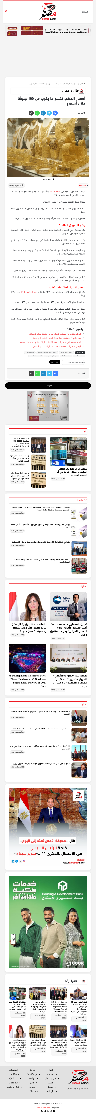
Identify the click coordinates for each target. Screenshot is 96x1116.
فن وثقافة (32, 1074)
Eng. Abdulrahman (43, 1107)
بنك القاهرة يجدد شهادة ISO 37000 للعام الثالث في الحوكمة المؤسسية (20, 442)
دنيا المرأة (13, 1078)
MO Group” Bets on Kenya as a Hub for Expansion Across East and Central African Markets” (59, 1006)
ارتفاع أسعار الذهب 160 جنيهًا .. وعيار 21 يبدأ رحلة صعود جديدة (53, 346)
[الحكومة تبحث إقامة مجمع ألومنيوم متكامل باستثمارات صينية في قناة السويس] (79, 753)
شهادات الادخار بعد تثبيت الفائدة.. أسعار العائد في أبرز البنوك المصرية (71, 472)
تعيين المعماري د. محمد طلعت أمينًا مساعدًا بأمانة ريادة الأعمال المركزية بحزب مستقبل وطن (68, 629)
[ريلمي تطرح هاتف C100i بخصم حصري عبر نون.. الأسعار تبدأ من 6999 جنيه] (79, 531)
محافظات (13, 1083)
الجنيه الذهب (30, 352)
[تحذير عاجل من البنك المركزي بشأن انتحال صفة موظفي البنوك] (38, 480)
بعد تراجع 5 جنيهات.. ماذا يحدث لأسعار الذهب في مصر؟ (57, 338)
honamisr (82, 185)
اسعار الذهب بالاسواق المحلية (47, 352)
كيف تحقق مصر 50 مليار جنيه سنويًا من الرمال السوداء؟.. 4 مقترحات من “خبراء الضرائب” (79, 1008)
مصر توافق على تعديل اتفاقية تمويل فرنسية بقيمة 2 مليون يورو (41, 763)
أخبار (84, 704)
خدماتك (32, 1091)
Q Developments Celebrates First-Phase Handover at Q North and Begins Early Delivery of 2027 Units (27, 681)
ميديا (50, 1087)
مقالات (13, 1074)
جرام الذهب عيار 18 (29, 292)
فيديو (32, 1087)
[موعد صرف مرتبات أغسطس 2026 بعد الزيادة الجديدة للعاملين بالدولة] (79, 735)
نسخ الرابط (54, 362)
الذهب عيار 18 (79, 356)
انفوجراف (13, 1070)
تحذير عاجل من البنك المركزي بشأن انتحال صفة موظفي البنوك (20, 476)
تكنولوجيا (81, 500)
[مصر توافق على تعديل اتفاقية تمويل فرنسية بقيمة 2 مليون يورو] (79, 770)
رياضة (32, 1070)
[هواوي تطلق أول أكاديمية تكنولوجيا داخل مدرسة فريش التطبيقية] (79, 548)
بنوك (84, 431)
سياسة (50, 1074)
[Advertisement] (48, 57)
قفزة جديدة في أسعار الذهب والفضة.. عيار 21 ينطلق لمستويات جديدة (50, 342)
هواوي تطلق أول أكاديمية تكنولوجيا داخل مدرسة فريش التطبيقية (41, 542)
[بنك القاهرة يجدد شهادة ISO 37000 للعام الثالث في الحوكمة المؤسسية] (38, 445)
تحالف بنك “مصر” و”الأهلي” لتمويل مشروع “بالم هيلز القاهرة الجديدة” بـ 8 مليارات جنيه (69, 681)
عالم (32, 1083)
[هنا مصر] (48, 11)
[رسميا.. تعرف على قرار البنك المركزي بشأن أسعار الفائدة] (38, 462)
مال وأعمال (72, 83)
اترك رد (48, 386)
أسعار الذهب (54, 192)
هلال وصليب (13, 1087)
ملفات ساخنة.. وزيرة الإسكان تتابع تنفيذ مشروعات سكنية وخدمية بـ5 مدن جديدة (29, 628)
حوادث (32, 1078)
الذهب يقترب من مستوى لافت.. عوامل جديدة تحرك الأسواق (55, 334)
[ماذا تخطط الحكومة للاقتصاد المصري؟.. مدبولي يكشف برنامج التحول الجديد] (79, 718)
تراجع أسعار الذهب (36, 356)
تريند (50, 1083)
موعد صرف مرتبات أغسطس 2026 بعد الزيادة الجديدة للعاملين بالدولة (40, 729)
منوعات (50, 1091)
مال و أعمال (50, 1078)
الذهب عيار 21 (66, 356)
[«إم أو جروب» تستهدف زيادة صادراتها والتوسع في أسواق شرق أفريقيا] (37, 993)
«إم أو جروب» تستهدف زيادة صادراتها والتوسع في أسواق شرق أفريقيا (38, 1006)
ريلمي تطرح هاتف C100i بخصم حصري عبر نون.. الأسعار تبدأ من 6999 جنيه (40, 526)
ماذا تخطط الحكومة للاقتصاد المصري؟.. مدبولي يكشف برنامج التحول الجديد (40, 713)
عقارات (83, 586)
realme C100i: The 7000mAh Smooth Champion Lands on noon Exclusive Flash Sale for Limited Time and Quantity (41, 509)
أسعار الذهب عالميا (66, 352)
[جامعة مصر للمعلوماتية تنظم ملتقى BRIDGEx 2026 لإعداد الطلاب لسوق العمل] (79, 566)
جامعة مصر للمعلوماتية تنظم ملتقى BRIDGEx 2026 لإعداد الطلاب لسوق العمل (42, 561)
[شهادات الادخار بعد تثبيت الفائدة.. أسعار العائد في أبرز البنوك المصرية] (17, 993)
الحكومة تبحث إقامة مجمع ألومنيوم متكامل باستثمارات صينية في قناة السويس (40, 748)
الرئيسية (80, 83)
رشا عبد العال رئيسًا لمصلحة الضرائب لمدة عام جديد (78, 1043)
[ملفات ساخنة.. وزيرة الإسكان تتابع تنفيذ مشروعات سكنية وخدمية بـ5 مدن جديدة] (27, 606)
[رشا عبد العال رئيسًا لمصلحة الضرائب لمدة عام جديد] (78, 1031)
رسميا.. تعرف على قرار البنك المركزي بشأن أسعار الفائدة (19, 458)
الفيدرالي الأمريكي (51, 356)
